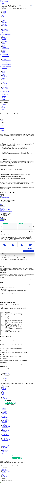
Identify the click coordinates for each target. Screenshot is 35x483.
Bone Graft (3, 72)
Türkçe (8, 6)
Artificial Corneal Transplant (6, 89)
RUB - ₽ (21, 8)
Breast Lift (3, 43)
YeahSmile (3, 437)
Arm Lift (3, 46)
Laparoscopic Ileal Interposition (6, 62)
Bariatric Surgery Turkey (5, 423)
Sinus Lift (3, 75)
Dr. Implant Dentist (5, 438)
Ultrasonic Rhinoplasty (5, 48)
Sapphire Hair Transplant (5, 31)
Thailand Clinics (4, 411)
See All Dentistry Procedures (4, 81)
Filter (1, 196)
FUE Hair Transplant (5, 24)
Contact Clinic (2, 206)
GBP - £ (8, 8)
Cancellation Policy (5, 396)
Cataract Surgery (4, 83)
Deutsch (12, 5)
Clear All (1, 120)
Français (29, 5)
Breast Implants (4, 37)
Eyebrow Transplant (5, 29)
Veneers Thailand (4, 451)
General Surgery (4, 22)
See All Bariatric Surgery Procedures (5, 66)
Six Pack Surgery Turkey (5, 430)
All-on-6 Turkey (4, 429)
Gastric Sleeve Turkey (5, 416)
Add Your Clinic (4, 398)
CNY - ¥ (11, 8)
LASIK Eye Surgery (5, 82)
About (3, 3)
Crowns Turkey (4, 422)
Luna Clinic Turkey (5, 434)
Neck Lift (3, 51)
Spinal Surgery (4, 97)
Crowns (3, 79)
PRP (3, 32)
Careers (3, 392)
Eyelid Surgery (4, 41)
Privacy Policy (20, 461)
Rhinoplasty (4, 36)
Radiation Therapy (5, 110)
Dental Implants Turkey (5, 420)
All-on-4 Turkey (4, 431)
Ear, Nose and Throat (5, 94)
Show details (30, 248)
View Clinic (2, 204)
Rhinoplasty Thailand (5, 450)
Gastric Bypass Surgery (5, 56)
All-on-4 (3, 71)
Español (23, 5)
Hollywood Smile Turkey (6, 428)
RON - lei (18, 8)
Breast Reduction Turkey (5, 418)
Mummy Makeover (5, 40)
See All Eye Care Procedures (4, 91)
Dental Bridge (4, 69)
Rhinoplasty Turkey (5, 417)
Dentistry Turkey (4, 425)
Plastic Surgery (4, 104)
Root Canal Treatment (5, 77)
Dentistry (3, 20)
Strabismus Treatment (5, 88)
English (6, 5)
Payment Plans (4, 391)
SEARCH (1, 101)
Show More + (2, 128)
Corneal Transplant (5, 87)
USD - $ (6, 8)
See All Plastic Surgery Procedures (5, 54)
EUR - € (3, 7)
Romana (18, 5)
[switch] (13, 245)
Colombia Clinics (4, 413)
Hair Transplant (4, 18)
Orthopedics (4, 96)
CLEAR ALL (7, 373)
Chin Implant (4, 47)
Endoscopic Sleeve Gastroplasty (6, 60)
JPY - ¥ (16, 8)
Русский (14, 6)
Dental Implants (4, 68)
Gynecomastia (4, 50)
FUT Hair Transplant (5, 25)
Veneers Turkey (4, 421)
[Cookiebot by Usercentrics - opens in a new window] (30, 231)
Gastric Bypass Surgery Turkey (6, 424)
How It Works (4, 11)
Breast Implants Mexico (5, 446)
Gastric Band (4, 59)
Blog (3, 15)
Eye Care (3, 21)
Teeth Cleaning (4, 78)
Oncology (3, 99)
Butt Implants (4, 38)
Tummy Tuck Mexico (5, 444)
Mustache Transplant (5, 30)
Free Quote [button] (6, 1)
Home (3, 109)
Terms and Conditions (5, 395)
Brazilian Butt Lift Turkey (6, 426)
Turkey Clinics (4, 408)
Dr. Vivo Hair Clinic (5, 436)
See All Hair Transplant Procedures (5, 34)
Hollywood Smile (4, 76)
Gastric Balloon (4, 57)
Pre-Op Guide (4, 12)
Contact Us (3, 16)
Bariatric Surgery (4, 19)
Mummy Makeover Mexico (6, 445)
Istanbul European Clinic (5, 435)
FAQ (3, 393)
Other (3, 23)
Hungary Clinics (4, 412)
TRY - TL (24, 8)
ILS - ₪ (14, 8)
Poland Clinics (4, 410)
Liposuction (4, 35)
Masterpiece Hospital (5, 440)
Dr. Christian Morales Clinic (6, 439)
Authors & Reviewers (5, 470)
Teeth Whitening (4, 74)
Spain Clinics (4, 409)
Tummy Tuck (4, 39)
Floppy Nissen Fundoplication (6, 64)
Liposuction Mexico (5, 447)
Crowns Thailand (4, 453)
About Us (3, 13)
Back (5, 375)
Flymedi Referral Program (6, 390)
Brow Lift (3, 52)
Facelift (3, 42)
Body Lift (3, 45)
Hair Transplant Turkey (5, 427)
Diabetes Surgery (4, 61)
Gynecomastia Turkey (5, 419)
